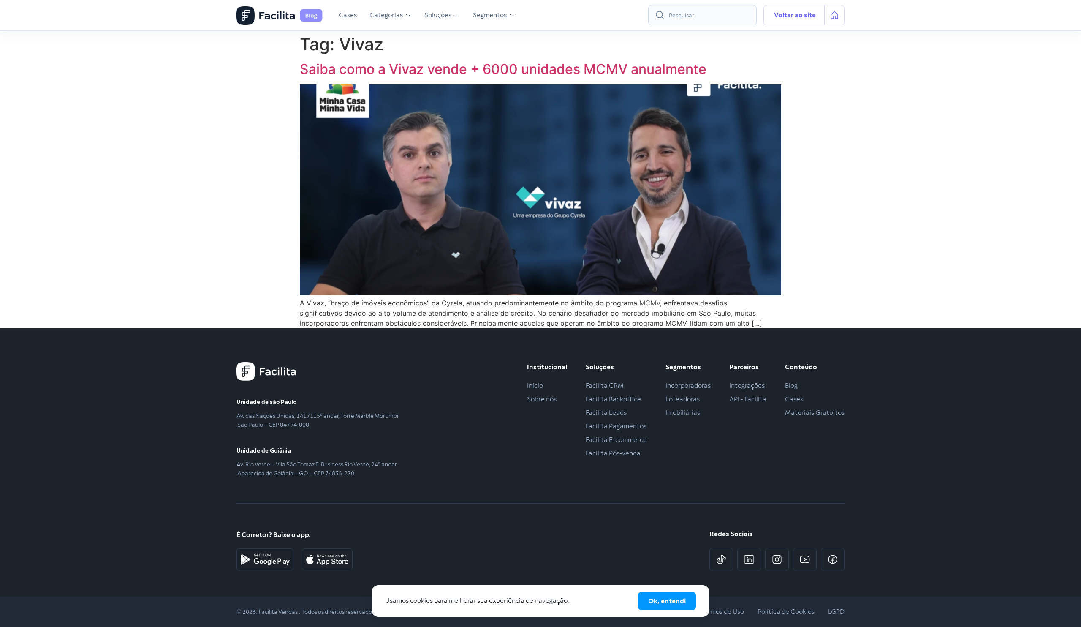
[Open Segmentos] (512, 15)
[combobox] (702, 15)
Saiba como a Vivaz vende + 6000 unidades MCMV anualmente (503, 69)
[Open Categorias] (408, 15)
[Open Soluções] (457, 15)
